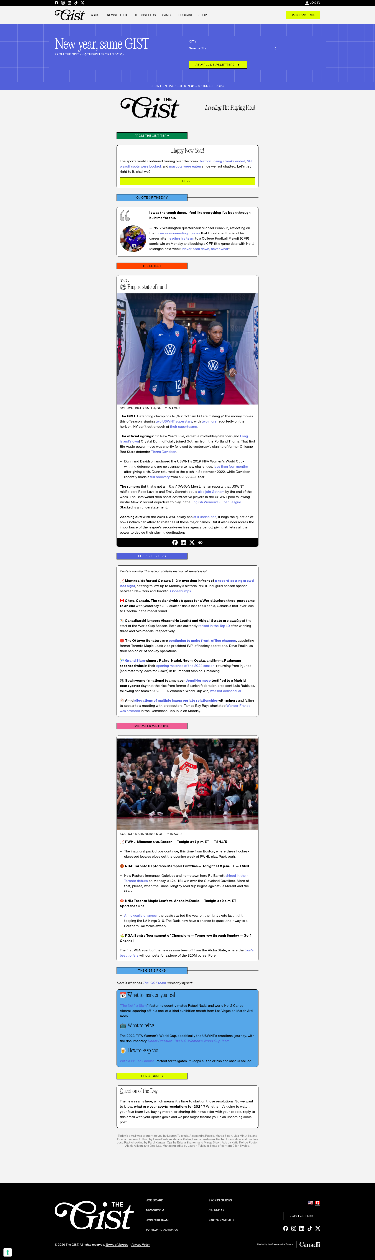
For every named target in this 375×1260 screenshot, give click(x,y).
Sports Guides (220, 1200)
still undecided (204, 517)
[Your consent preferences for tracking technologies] (7, 1252)
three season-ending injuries (177, 233)
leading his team (181, 238)
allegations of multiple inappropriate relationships (176, 700)
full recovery (160, 477)
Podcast (185, 15)
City (193, 41)
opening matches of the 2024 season (185, 665)
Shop (203, 15)
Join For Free (303, 14)
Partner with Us (221, 1220)
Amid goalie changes (140, 915)
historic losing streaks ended (222, 161)
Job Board (154, 1200)
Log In (315, 2)
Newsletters (117, 15)
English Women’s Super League (216, 502)
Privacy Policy (140, 1245)
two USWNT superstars (174, 421)
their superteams (183, 426)
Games (167, 15)
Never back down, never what (205, 249)
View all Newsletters (218, 64)
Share (187, 181)
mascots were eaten (185, 166)
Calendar (216, 1210)
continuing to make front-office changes (202, 640)
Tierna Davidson (163, 451)
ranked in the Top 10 (214, 625)
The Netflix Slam (134, 1005)
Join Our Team (157, 1220)
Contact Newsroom (162, 1230)
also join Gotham (211, 491)
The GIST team (154, 983)
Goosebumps (180, 591)
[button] (200, 542)
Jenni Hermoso (198, 680)
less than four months (231, 466)
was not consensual (225, 691)
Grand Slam (135, 660)
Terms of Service (116, 1245)
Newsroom (155, 1210)
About (96, 15)
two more (209, 421)
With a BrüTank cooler (137, 1061)
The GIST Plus (145, 15)
